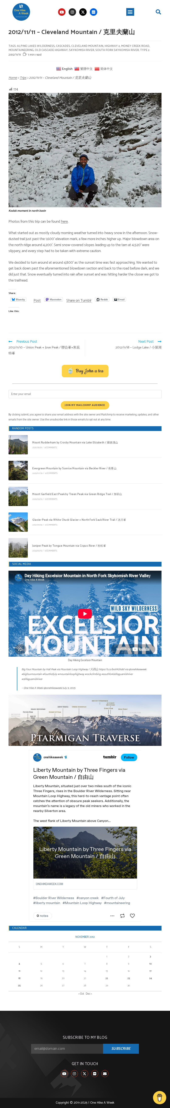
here (64, 221)
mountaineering (21, 50)
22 (107, 978)
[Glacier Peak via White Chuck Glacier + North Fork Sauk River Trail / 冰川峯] (18, 522)
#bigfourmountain (32, 674)
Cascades (63, 46)
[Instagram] (72, 12)
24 (150, 978)
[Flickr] (93, 12)
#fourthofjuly (49, 674)
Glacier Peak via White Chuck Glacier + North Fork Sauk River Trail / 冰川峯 (79, 520)
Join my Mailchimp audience (85, 405)
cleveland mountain (87, 46)
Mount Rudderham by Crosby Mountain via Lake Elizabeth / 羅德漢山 (75, 443)
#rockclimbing (93, 674)
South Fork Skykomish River (117, 50)
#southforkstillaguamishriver (117, 674)
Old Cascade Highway (51, 50)
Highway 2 (112, 46)
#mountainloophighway (71, 674)
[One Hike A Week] (85, 720)
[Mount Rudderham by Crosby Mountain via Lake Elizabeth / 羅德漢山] (18, 444)
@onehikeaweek (137, 669)
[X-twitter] (83, 12)
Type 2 (144, 50)
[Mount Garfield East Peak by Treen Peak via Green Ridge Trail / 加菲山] (18, 496)
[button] (130, 12)
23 (129, 978)
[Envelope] (104, 1073)
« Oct (81, 994)
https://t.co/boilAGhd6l (111, 669)
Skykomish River (81, 50)
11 (19, 971)
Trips (23, 78)
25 (19, 986)
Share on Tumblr (78, 299)
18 (19, 978)
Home (12, 78)
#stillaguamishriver (32, 679)
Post (37, 299)
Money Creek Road (135, 46)
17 (150, 971)
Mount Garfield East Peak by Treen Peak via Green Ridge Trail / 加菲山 (77, 494)
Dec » (89, 994)
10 (150, 964)
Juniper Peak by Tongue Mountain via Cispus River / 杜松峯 (69, 546)
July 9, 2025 (69, 688)
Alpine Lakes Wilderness (36, 46)
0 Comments (51, 447)
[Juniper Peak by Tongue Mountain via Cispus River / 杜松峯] (18, 547)
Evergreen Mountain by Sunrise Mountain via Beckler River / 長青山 (74, 468)
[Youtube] (62, 12)
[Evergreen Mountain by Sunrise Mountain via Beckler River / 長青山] (18, 470)
